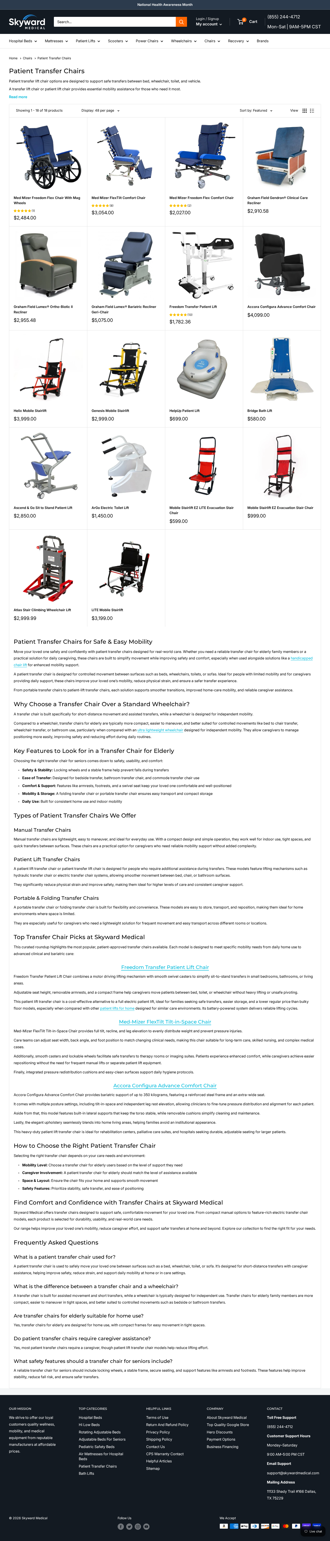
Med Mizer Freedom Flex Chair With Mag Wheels (47, 200)
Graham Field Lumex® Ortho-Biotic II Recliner (43, 309)
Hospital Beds (20, 41)
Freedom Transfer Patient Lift (193, 307)
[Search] (181, 22)
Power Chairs (147, 41)
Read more (18, 97)
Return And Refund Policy (167, 1424)
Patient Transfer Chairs (98, 1466)
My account (207, 24)
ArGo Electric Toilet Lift (110, 508)
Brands (262, 41)
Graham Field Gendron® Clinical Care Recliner (277, 200)
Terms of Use (157, 1417)
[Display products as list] (312, 111)
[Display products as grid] (305, 111)
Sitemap (153, 1468)
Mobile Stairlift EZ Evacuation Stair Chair (280, 508)
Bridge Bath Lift (259, 411)
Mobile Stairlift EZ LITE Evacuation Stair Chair (201, 510)
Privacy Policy (158, 1432)
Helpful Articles (159, 1461)
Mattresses (54, 41)
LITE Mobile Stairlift (107, 610)
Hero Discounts (220, 1432)
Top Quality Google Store (228, 1424)
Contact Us (155, 1446)
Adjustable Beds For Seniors (102, 1439)
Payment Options (221, 1439)
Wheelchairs (181, 41)
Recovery (236, 41)
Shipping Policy (159, 1439)
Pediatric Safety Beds (96, 1446)
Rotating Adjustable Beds (100, 1432)
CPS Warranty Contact (165, 1454)
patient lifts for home (117, 1008)
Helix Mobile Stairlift (30, 411)
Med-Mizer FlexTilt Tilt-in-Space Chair (165, 1022)
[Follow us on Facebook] (121, 1526)
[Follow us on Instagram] (138, 1526)
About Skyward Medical (227, 1417)
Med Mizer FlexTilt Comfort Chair (118, 198)
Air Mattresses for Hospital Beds (101, 1456)
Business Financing (222, 1446)
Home (13, 58)
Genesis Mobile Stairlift (110, 411)
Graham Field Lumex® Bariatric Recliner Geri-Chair (124, 309)
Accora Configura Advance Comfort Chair (281, 307)
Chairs (210, 41)
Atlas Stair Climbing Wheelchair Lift (42, 610)
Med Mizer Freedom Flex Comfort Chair (201, 198)
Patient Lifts (85, 41)
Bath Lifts (86, 1473)
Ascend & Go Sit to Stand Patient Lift (43, 508)
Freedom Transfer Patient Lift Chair (165, 967)
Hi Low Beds (89, 1424)
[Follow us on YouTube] (146, 1526)
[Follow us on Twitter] (129, 1526)
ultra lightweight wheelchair (160, 730)
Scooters (115, 41)
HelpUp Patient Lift (184, 411)
